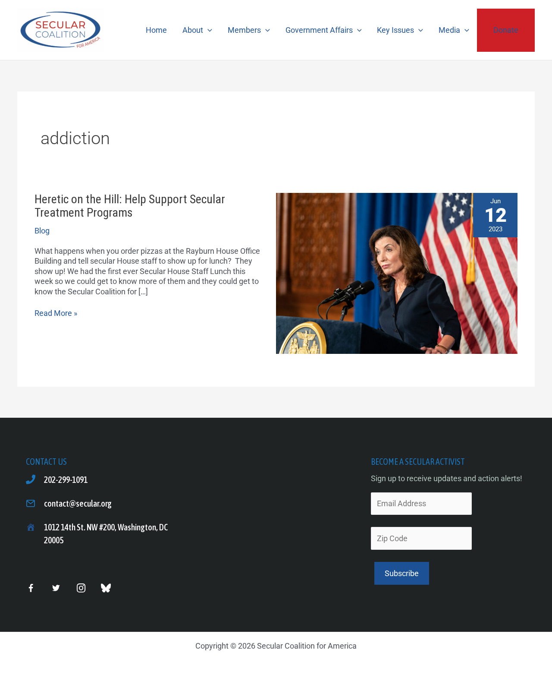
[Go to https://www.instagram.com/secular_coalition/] (81, 588)
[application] (207, 30)
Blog (42, 230)
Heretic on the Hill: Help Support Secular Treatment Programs (129, 206)
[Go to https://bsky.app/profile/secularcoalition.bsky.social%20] (106, 588)
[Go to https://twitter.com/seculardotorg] (56, 588)
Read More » (55, 313)
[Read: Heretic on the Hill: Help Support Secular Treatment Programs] (397, 272)
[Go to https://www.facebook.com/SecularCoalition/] (31, 589)
